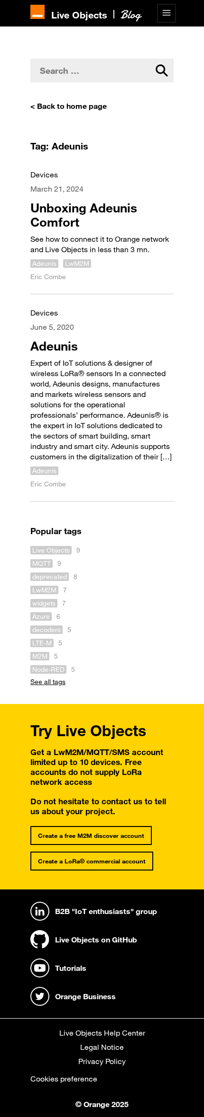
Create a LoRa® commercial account (92, 861)
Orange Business (85, 996)
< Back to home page (68, 106)
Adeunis (44, 263)
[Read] (102, 225)
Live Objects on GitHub (96, 939)
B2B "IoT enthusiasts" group (106, 911)
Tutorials (70, 968)
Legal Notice (102, 1047)
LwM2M (77, 263)
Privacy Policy (102, 1061)
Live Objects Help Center (102, 1033)
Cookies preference (63, 1078)
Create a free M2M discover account (91, 835)
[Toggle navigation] (166, 13)
